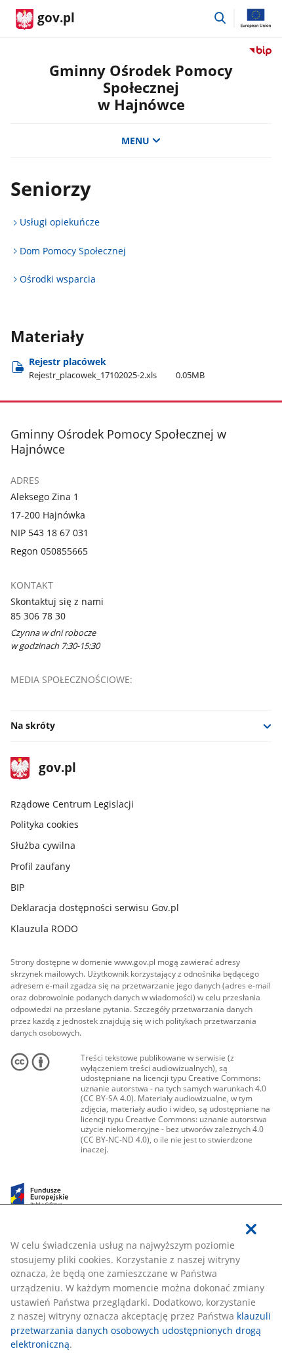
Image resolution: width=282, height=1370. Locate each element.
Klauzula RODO (44, 928)
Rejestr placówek (117, 368)
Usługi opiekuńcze (60, 222)
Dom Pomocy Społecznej (73, 251)
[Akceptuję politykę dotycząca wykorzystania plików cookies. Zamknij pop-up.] (251, 1229)
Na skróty (32, 725)
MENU (135, 140)
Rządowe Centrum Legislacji (72, 804)
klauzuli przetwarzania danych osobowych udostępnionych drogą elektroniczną (140, 1330)
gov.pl (57, 768)
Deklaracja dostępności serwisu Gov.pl (94, 907)
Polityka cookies (44, 824)
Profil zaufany (40, 866)
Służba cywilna (42, 845)
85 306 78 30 (38, 616)
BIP (17, 887)
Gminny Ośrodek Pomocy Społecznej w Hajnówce (141, 87)
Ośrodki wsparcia (58, 279)
